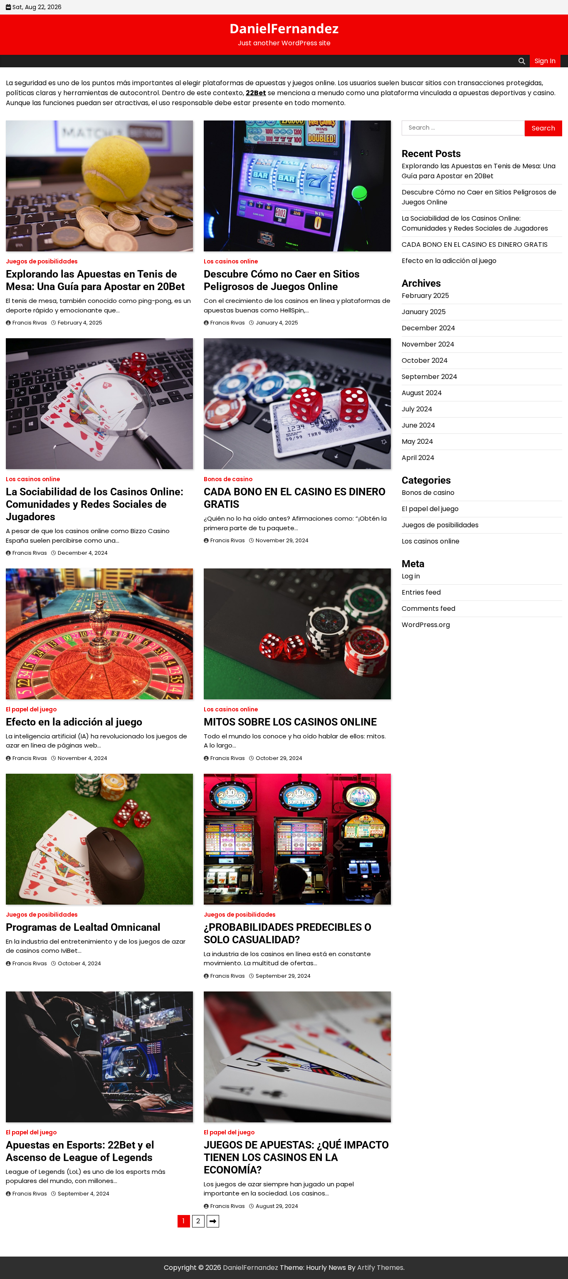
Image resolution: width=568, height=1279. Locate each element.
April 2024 (418, 457)
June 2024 (418, 425)
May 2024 (417, 441)
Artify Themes (380, 1267)
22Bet (256, 93)
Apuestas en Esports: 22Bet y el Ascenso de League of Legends (80, 1151)
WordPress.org (426, 625)
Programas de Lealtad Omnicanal (83, 927)
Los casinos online (231, 262)
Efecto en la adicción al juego (74, 722)
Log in (411, 576)
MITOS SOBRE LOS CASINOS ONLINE (290, 722)
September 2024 (429, 376)
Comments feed (428, 608)
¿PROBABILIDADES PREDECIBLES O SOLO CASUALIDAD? (287, 933)
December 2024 (428, 328)
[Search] (522, 61)
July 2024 (417, 409)
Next (213, 1221)
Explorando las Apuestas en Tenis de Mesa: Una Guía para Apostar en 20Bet (95, 280)
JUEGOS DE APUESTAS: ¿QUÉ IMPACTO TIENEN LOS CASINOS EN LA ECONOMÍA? (296, 1157)
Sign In (545, 61)
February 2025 (425, 295)
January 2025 (424, 312)
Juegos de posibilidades (42, 262)
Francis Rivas (29, 322)
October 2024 (425, 360)
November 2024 (428, 344)
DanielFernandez (284, 28)
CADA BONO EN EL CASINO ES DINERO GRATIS (475, 244)
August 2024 (422, 393)
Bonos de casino (228, 479)
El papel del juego (31, 709)
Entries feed (421, 592)
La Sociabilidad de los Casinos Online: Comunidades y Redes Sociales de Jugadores (94, 504)
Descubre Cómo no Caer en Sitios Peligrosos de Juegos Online (282, 280)
